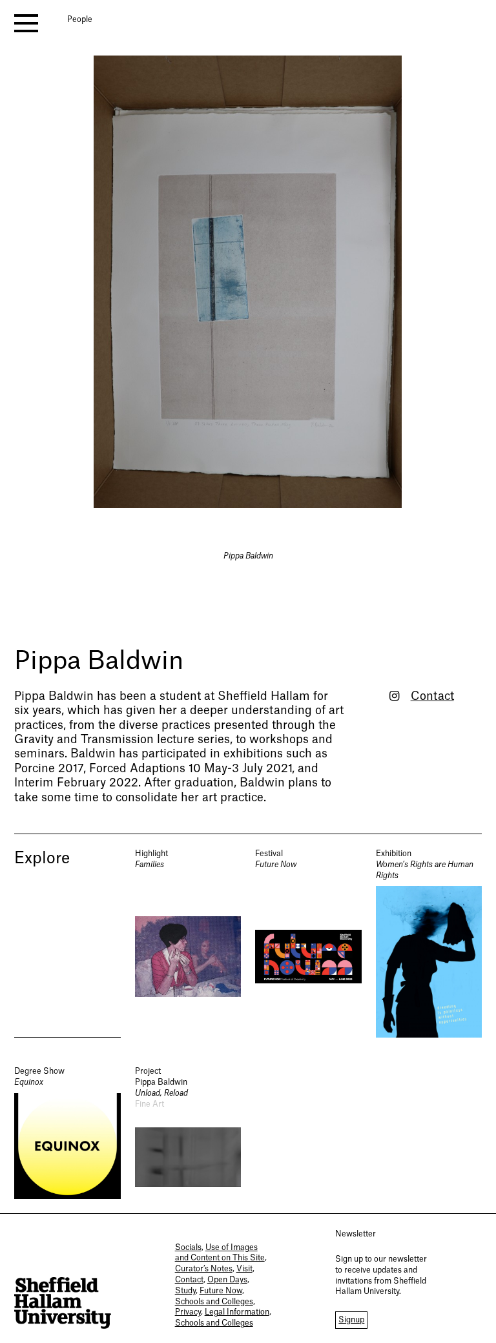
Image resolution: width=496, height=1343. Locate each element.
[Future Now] (308, 943)
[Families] (188, 943)
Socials (188, 1247)
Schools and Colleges (214, 1302)
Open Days (227, 1280)
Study (185, 1291)
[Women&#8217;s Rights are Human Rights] (429, 943)
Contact (432, 696)
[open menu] (26, 23)
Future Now (221, 1291)
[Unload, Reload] (188, 1132)
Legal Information (237, 1312)
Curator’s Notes (203, 1269)
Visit (244, 1269)
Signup (351, 1320)
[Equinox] (67, 1132)
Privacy (188, 1312)
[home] (62, 1303)
